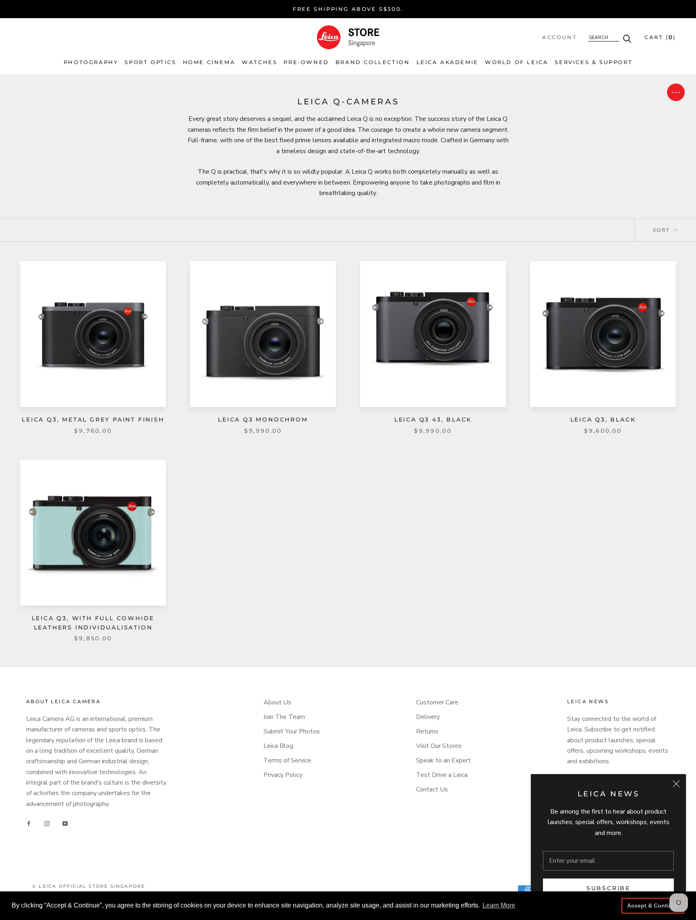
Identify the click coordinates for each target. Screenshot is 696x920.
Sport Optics (150, 62)
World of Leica (516, 62)
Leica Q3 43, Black (433, 419)
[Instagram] (47, 823)
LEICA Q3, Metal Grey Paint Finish (93, 419)
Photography (91, 62)
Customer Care (437, 702)
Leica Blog (278, 745)
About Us (277, 702)
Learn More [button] (499, 905)
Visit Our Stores (439, 745)
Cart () (660, 37)
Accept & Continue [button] (653, 905)
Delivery (428, 716)
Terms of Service (287, 760)
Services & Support (593, 62)
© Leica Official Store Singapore (88, 886)
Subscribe (608, 888)
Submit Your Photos (291, 731)
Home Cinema (209, 62)
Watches (259, 62)
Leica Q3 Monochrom (263, 419)
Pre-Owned (306, 62)
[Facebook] (28, 823)
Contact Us (432, 789)
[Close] (676, 783)
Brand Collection (373, 62)
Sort (662, 230)
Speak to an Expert (443, 760)
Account (559, 37)
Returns (427, 731)
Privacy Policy (282, 774)
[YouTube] (65, 823)
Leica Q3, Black (603, 419)
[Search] (627, 38)
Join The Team (284, 716)
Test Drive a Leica (442, 774)
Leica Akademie (447, 62)
